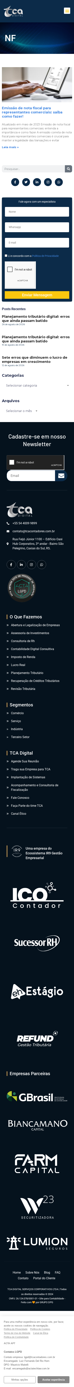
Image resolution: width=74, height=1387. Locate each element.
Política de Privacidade (45, 255)
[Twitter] (26, 182)
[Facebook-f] (15, 182)
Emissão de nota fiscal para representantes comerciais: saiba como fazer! (32, 112)
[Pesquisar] (68, 168)
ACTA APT (9, 1343)
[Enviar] (61, 475)
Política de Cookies (40, 1329)
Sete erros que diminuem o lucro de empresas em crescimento (34, 359)
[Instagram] (48, 182)
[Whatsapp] (59, 182)
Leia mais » (10, 147)
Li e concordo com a (33, 255)
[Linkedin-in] (37, 182)
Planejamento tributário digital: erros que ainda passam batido (36, 319)
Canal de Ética (40, 1333)
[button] (67, 11)
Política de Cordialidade (16, 1337)
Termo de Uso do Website (17, 1333)
